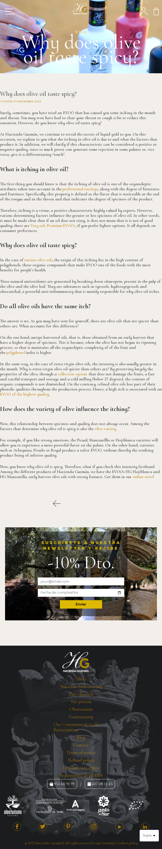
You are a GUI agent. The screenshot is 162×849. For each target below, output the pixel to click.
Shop (81, 679)
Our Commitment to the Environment (76, 727)
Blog (81, 737)
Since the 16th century (81, 686)
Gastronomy (81, 717)
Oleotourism (81, 709)
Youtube (119, 826)
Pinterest (68, 826)
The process (81, 701)
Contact (81, 745)
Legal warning (103, 843)
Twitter (42, 826)
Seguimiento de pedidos (81, 775)
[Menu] (8, 11)
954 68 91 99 (64, 783)
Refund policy (81, 760)
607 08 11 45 (102, 783)
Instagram (94, 826)
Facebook (17, 826)
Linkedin (145, 826)
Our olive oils (81, 694)
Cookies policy (127, 843)
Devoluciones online (81, 767)
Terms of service (81, 752)
